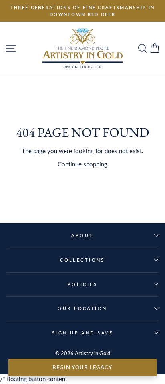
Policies (83, 284)
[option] (82, 11)
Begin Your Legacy (82, 367)
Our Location (82, 308)
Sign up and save (82, 332)
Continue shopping (82, 164)
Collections (82, 259)
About (82, 235)
